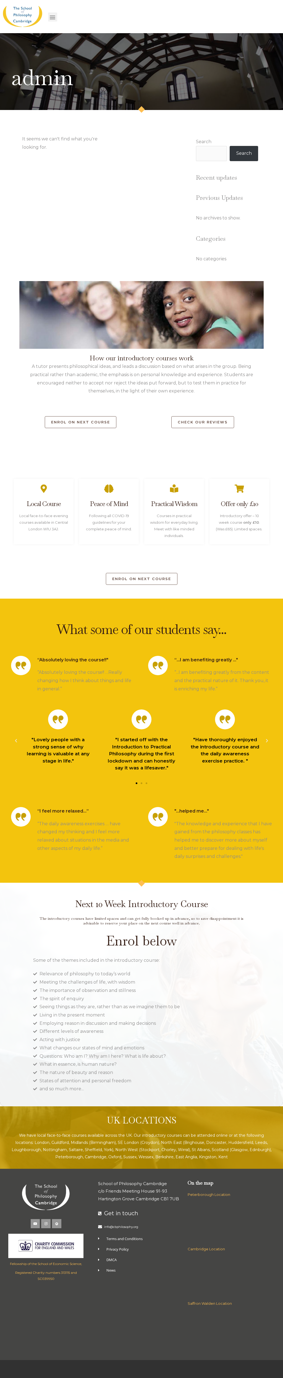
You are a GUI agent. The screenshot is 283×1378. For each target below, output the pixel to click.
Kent (223, 1156)
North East (171, 1142)
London (42, 1142)
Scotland (220, 1149)
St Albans (201, 1149)
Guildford (60, 1142)
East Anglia (186, 1156)
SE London (128, 1142)
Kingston (207, 1156)
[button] (52, 17)
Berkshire (164, 1156)
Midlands (79, 1142)
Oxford (114, 1156)
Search (203, 141)
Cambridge (95, 1156)
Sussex (130, 1156)
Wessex (145, 1156)
